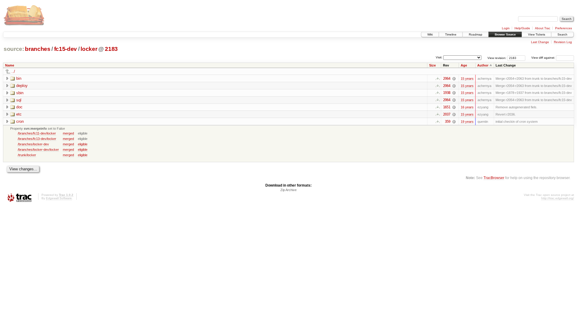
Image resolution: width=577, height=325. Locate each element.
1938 (446, 93)
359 (447, 121)
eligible (82, 144)
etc (19, 114)
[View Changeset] (454, 78)
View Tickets (536, 34)
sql (18, 100)
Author (482, 65)
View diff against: (543, 57)
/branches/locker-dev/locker (38, 149)
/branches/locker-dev (33, 144)
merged (68, 133)
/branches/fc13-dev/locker (37, 139)
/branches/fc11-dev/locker (37, 133)
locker (89, 49)
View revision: (496, 57)
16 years (467, 107)
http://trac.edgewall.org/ (557, 198)
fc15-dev (65, 49)
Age (464, 65)
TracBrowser (494, 178)
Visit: (439, 57)
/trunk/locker (27, 155)
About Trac (542, 28)
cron (20, 121)
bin (18, 78)
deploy (22, 85)
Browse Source (505, 34)
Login (506, 28)
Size (432, 65)
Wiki (430, 34)
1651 (446, 107)
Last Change (540, 42)
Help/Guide (522, 28)
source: (14, 49)
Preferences (563, 28)
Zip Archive (288, 190)
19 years (467, 121)
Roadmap (475, 34)
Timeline (450, 34)
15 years (467, 78)
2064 (446, 78)
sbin (19, 93)
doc (19, 107)
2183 (111, 49)
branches (37, 49)
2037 (446, 114)
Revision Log (563, 42)
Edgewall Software (59, 198)
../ (13, 71)
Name (9, 65)
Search (562, 34)
